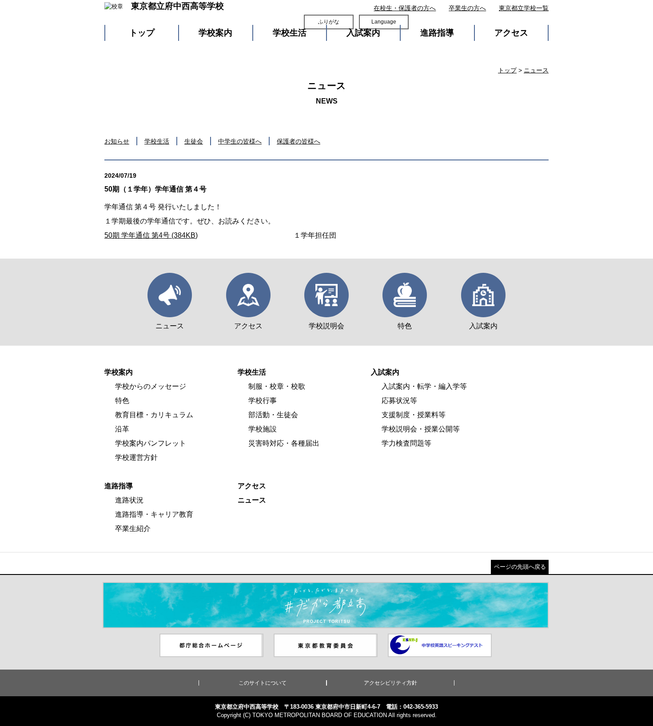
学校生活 (290, 32)
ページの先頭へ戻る (520, 566)
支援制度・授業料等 (414, 415)
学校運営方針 (136, 457)
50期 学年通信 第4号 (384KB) (151, 235)
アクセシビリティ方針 (390, 683)
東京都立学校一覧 (524, 8)
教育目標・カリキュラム (154, 415)
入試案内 (363, 32)
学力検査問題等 (406, 443)
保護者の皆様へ (298, 141)
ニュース (536, 70)
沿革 (122, 429)
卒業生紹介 (133, 528)
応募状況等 (399, 400)
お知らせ (116, 141)
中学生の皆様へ (240, 141)
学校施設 (262, 429)
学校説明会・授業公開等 (421, 429)
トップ (142, 32)
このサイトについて (263, 683)
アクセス (511, 32)
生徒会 (193, 141)
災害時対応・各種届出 (283, 443)
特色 (122, 400)
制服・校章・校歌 (276, 386)
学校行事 (262, 400)
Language (383, 22)
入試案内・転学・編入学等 (424, 386)
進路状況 (129, 500)
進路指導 (437, 32)
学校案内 (215, 32)
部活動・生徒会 (273, 415)
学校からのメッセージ (150, 386)
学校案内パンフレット (150, 443)
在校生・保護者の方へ (405, 8)
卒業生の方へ (467, 8)
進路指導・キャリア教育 (154, 514)
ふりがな (328, 22)
